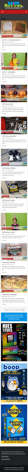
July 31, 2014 (11, 74)
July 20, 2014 (11, 138)
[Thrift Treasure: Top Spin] (14, 189)
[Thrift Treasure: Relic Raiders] (14, 284)
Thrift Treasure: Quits (7, 104)
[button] (2, 11)
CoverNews (13, 469)
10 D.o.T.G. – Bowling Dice (8, 72)
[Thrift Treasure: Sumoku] (14, 221)
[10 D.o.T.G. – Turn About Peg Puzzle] (14, 29)
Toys (12, 36)
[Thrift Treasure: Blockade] (14, 252)
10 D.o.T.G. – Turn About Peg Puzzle (11, 40)
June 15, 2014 (11, 234)
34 (20, 310)
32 (16, 310)
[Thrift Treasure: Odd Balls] (14, 157)
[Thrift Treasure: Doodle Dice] (14, 125)
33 (18, 310)
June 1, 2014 (11, 264)
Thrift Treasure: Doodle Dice (9, 136)
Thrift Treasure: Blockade (8, 262)
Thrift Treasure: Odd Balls (8, 168)
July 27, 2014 (11, 106)
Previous (7, 310)
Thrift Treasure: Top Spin (8, 200)
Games (8, 36)
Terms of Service (5, 459)
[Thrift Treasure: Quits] (14, 93)
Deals (4, 36)
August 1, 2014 (12, 42)
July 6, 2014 (11, 170)
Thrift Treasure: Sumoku (8, 232)
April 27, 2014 (11, 296)
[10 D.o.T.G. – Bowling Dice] (14, 61)
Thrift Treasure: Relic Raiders (9, 294)
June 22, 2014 (11, 202)
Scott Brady (5, 42)
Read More (4, 49)
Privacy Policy (5, 456)
